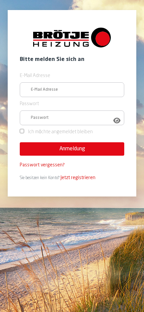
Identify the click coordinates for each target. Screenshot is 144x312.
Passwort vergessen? (42, 165)
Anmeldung (72, 148)
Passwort (29, 104)
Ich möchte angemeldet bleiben (60, 132)
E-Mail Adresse (35, 76)
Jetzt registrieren (78, 177)
